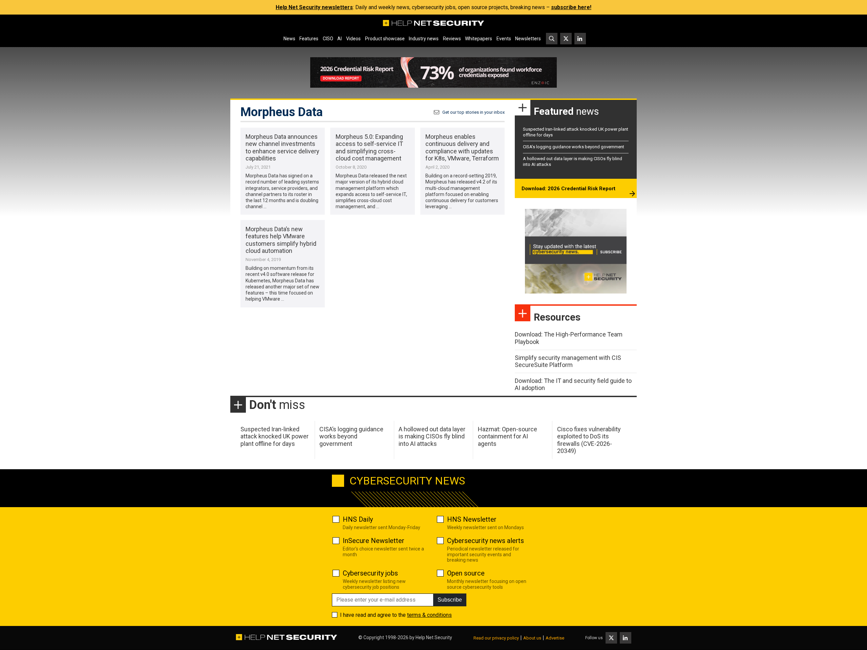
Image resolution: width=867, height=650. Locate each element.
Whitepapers (478, 38)
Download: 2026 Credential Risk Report (568, 189)
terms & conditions (429, 615)
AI (339, 38)
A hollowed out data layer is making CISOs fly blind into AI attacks (432, 436)
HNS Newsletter (471, 519)
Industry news (424, 38)
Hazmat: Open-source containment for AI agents (507, 436)
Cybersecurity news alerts (485, 541)
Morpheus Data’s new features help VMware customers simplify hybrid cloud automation (281, 240)
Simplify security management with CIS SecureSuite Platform (568, 361)
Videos (353, 38)
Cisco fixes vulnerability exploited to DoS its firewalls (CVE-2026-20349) (589, 440)
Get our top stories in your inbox (473, 112)
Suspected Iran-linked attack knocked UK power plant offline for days (274, 436)
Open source (466, 573)
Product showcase (385, 38)
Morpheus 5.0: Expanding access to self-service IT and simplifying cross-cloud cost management (369, 147)
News (289, 38)
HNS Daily (358, 519)
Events (503, 38)
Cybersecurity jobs (370, 573)
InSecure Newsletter (373, 541)
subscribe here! (571, 7)
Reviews (452, 38)
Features (308, 38)
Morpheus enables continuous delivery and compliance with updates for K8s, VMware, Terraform (462, 147)
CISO (328, 38)
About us (532, 638)
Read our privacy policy (496, 638)
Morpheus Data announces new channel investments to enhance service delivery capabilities (282, 147)
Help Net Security (434, 637)
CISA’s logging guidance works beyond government (573, 146)
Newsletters (528, 38)
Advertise (555, 638)
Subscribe (450, 600)
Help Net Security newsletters (314, 7)
